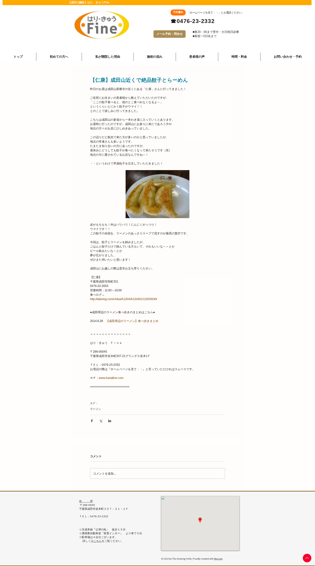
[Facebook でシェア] (92, 421)
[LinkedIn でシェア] (109, 421)
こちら (98, 541)
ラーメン (95, 408)
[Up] (307, 558)
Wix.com (218, 558)
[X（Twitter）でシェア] (100, 421)
